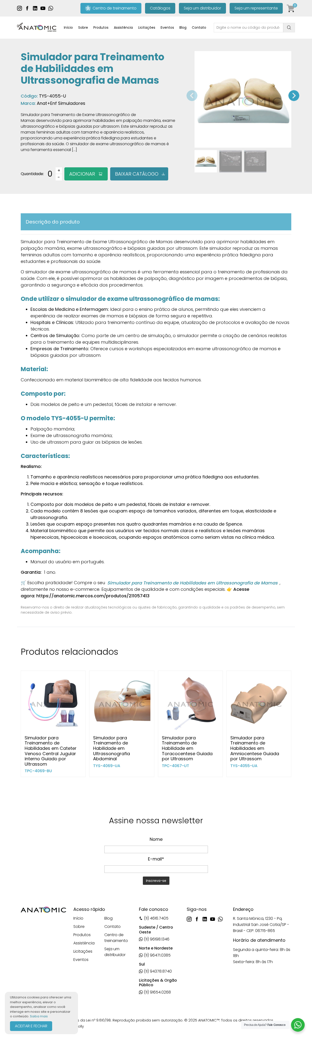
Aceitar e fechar (31, 1026)
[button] (293, 95)
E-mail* (156, 859)
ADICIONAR (82, 173)
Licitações (146, 27)
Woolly (78, 1026)
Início (68, 27)
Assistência (123, 27)
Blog (182, 27)
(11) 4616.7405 (155, 918)
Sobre (83, 27)
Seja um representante (256, 8)
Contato (199, 27)
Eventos (167, 27)
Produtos (100, 27)
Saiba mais (39, 1016)
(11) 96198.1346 (156, 939)
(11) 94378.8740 (157, 971)
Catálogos (160, 8)
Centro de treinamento (113, 8)
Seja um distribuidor (202, 8)
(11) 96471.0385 (157, 955)
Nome (156, 839)
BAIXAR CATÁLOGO (136, 173)
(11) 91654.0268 (157, 992)
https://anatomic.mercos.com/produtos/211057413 (92, 596)
